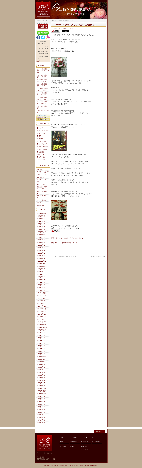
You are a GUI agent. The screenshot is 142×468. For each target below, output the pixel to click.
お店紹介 (41, 152)
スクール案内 (43, 149)
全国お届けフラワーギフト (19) (43, 187)
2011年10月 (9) (41, 298)
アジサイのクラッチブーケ (98, 256)
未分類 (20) (40, 205)
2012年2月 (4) (41, 287)
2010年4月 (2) (41, 346)
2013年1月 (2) (41, 258)
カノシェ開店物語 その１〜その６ (43, 85)
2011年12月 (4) (41, 293)
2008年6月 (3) (41, 404)
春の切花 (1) (40, 177)
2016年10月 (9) (41, 213)
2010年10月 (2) (41, 330)
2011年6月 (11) (41, 309)
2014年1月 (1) (41, 229)
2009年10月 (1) (41, 362)
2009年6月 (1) (41, 372)
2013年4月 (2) (41, 250)
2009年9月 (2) (41, 364)
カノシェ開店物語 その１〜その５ (43, 89)
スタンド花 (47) (41, 200)
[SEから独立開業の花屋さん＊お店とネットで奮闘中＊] (71, 10)
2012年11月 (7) (41, 263)
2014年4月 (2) (41, 224)
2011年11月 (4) (41, 295)
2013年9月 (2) (41, 237)
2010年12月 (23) (42, 324)
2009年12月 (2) (41, 356)
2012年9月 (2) (41, 269)
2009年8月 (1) (41, 367)
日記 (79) (39, 169)
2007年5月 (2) (41, 417)
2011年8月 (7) (41, 303)
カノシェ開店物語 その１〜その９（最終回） (43, 70)
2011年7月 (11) (41, 306)
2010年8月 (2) (41, 335)
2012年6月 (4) (41, 277)
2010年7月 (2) (41, 338)
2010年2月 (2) (41, 351)
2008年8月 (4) (41, 399)
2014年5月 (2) (41, 221)
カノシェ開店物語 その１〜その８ (43, 76)
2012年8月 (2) (41, 271)
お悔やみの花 (43, 141)
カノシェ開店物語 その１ (43, 107)
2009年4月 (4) (41, 377)
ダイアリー (41, 154)
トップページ (43, 128)
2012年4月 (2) (41, 282)
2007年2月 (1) (41, 422)
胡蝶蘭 (41, 138)
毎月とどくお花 (43, 146)
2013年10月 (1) (41, 234)
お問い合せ (42, 157)
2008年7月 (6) (41, 401)
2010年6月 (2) (41, 340)
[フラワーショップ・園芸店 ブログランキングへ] (55, 31)
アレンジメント (43, 130)
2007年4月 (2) (41, 420)
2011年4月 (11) (41, 314)
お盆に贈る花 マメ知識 (43, 111)
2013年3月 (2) (41, 253)
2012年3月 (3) (41, 285)
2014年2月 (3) (41, 226)
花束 (40, 136)
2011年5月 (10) (41, 311)
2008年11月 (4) (41, 391)
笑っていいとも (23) (43, 172)
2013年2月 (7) (41, 255)
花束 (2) (39, 203)
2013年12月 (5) (41, 232)
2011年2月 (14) (41, 319)
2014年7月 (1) (41, 216)
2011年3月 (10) (41, 316)
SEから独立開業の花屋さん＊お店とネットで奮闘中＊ (68, 465)
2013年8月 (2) (41, 240)
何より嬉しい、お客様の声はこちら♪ (64, 243)
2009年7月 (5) (41, 370)
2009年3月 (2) (41, 380)
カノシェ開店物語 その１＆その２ (43, 102)
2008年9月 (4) (41, 396)
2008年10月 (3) (41, 393)
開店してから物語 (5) (42, 192)
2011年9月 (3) (41, 301)
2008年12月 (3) (41, 388)
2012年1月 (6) (41, 290)
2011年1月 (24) (41, 322)
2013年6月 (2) (41, 245)
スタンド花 (70, 28)
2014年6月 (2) (41, 218)
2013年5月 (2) (41, 248)
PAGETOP (100, 431)
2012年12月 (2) (41, 261)
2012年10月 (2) (41, 266)
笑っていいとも (63, 28)
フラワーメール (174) (41, 180)
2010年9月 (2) (41, 332)
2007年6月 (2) (41, 414)
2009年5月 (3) (41, 375)
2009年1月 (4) (41, 385)
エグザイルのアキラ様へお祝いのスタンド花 (63, 256)
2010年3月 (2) (41, 348)
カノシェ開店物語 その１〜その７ (43, 80)
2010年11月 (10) (42, 327)
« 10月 (38, 61)
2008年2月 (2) (41, 412)
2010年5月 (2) (41, 343)
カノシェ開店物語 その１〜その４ (43, 93)
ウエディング (43, 144)
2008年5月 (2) (41, 407)
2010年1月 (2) (41, 354)
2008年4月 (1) (41, 409)
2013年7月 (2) (41, 242)
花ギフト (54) (41, 184)
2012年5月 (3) (41, 279)
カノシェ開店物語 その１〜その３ (43, 98)
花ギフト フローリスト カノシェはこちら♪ (67, 238)
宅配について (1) (42, 174)
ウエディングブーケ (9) (43, 196)
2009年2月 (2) (41, 383)
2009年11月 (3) (41, 359)
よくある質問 (41, 159)
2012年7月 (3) (41, 274)
